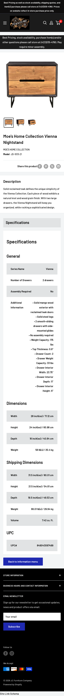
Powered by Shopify (12, 684)
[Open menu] (5, 23)
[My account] (51, 23)
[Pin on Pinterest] (46, 166)
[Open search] (45, 23)
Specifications (17, 222)
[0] (58, 23)
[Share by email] (58, 166)
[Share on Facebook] (39, 166)
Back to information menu (23, 561)
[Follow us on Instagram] (12, 653)
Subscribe (14, 626)
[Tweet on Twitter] (52, 166)
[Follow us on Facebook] (5, 653)
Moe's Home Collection (16, 149)
